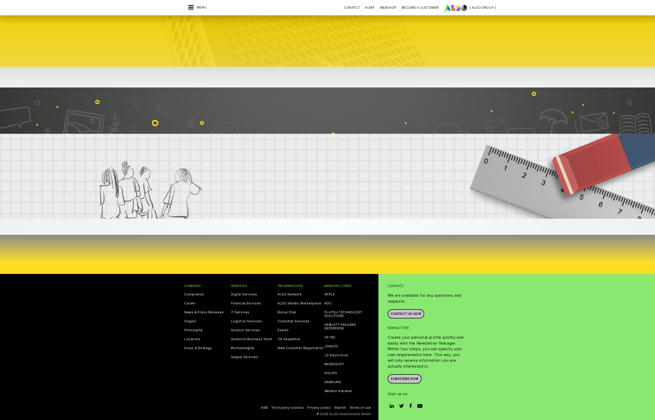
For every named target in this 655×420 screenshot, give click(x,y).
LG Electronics (336, 355)
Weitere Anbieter (338, 391)
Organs (190, 321)
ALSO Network (290, 294)
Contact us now (406, 314)
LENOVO (331, 346)
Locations (192, 339)
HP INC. (330, 337)
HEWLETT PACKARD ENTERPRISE (340, 326)
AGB (264, 408)
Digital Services (244, 294)
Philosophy (193, 330)
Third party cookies (287, 408)
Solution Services (245, 330)
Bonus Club (287, 312)
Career (190, 303)
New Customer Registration (300, 348)
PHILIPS (330, 373)
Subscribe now (405, 379)
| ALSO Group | (483, 7)
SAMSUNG (332, 382)
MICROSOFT (334, 364)
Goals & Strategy (198, 348)
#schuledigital (242, 348)
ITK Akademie (289, 339)
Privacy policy (319, 408)
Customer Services (294, 321)
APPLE (329, 294)
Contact (352, 7)
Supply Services (244, 357)
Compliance (194, 294)
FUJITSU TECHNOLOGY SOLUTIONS (343, 314)
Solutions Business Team (251, 339)
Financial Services (246, 303)
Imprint (340, 408)
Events (283, 330)
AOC (328, 303)
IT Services (240, 312)
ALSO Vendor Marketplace (299, 303)
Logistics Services (246, 321)
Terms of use (360, 408)
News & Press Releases (204, 312)
